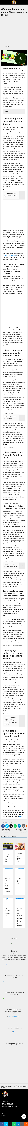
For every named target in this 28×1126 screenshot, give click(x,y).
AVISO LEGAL (4, 1101)
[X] (11, 826)
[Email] (23, 826)
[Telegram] (19, 826)
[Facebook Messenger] (7, 826)
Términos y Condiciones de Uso (9, 1106)
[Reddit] (26, 1124)
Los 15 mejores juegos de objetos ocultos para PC (6, 831)
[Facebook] (3, 826)
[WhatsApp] (15, 826)
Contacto (3, 1115)
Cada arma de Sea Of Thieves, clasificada (21, 831)
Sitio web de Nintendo (9, 255)
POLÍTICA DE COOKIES (7, 1103)
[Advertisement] (14, 31)
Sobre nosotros (5, 1117)
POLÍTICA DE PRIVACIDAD (7, 1104)
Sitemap (3, 1113)
